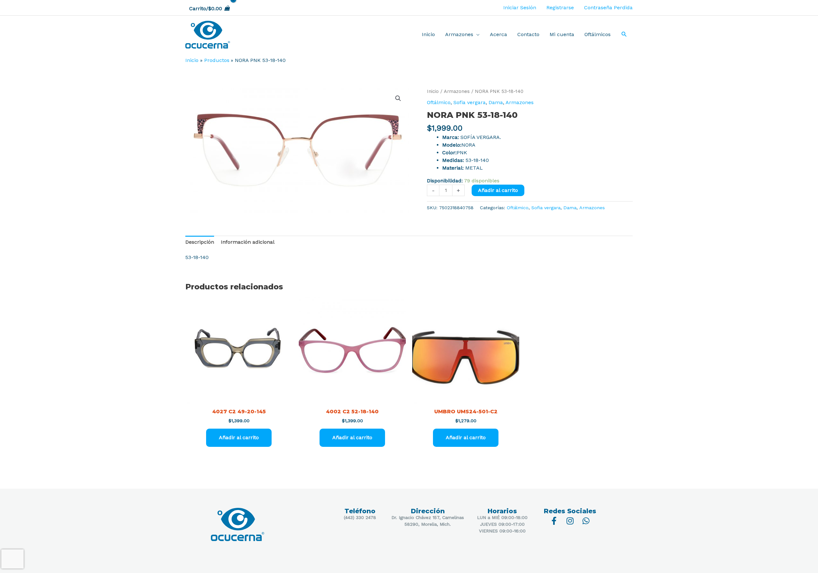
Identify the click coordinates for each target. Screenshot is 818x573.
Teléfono (359, 511)
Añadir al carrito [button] (239, 437)
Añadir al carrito (498, 190)
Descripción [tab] (199, 242)
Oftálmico (439, 102)
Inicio (433, 91)
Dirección (428, 511)
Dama (496, 102)
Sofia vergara (469, 102)
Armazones (457, 91)
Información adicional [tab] (247, 242)
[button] (624, 35)
